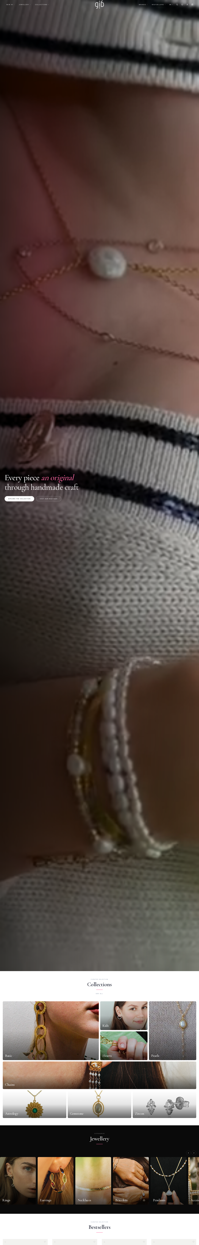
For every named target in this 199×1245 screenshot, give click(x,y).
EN (170, 4)
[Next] (194, 1153)
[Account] (187, 5)
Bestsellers (158, 5)
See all (99, 993)
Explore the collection (19, 499)
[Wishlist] (182, 5)
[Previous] (188, 1153)
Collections (41, 5)
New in (9, 5)
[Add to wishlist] (45, 1242)
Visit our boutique (49, 499)
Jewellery (24, 5)
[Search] (177, 5)
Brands (142, 5)
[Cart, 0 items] (192, 5)
